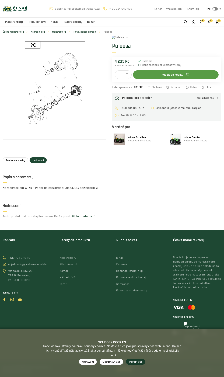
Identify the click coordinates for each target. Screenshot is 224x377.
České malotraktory (13, 31)
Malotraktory (59, 31)
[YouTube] (20, 299)
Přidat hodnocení (83, 216)
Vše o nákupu (175, 9)
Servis (159, 9)
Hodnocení (38, 160)
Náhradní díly (38, 31)
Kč (209, 9)
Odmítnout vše (111, 361)
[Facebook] (4, 299)
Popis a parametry (15, 160)
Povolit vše (135, 361)
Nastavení (88, 361)
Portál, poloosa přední (84, 31)
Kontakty (193, 9)
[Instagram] (12, 299)
